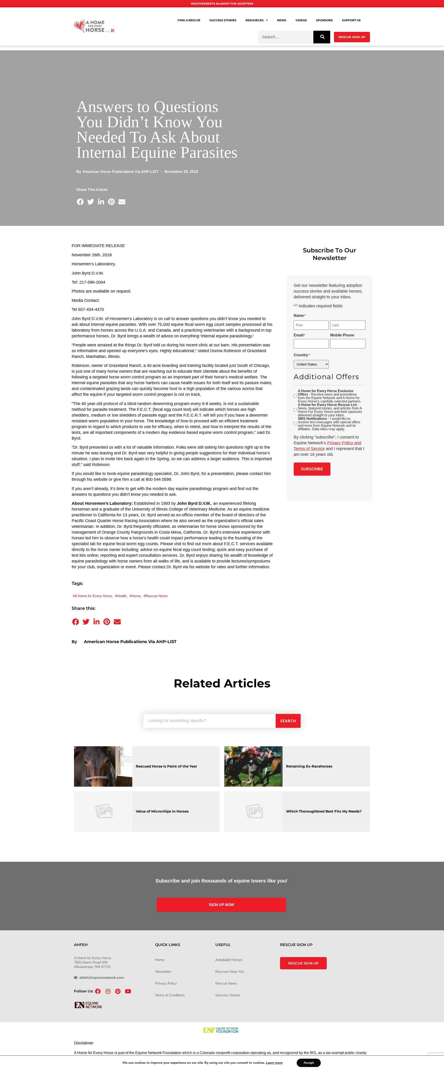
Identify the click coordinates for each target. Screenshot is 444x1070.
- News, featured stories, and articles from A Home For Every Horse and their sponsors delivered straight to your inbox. (330, 410)
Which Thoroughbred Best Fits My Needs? (324, 811)
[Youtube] (127, 991)
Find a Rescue (189, 20)
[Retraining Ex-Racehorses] (253, 766)
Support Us (351, 20)
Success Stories (223, 20)
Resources (255, 20)
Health (121, 596)
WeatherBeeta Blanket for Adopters (222, 3)
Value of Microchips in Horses (162, 811)
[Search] (321, 37)
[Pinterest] (118, 991)
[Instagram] (107, 991)
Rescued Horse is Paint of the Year (166, 766)
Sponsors (324, 20)
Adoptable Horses (228, 960)
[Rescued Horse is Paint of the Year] (103, 766)
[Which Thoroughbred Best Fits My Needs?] (253, 811)
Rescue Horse (156, 596)
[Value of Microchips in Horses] (103, 811)
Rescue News (226, 983)
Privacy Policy (166, 983)
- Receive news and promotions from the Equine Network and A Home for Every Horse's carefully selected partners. (329, 396)
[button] (80, 201)
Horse (136, 596)
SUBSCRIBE (312, 469)
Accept (309, 1063)
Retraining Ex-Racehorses (309, 766)
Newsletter (163, 971)
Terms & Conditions (170, 995)
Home (159, 960)
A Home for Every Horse (93, 596)
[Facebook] (97, 991)
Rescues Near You (229, 971)
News (281, 20)
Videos (301, 20)
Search (288, 720)
